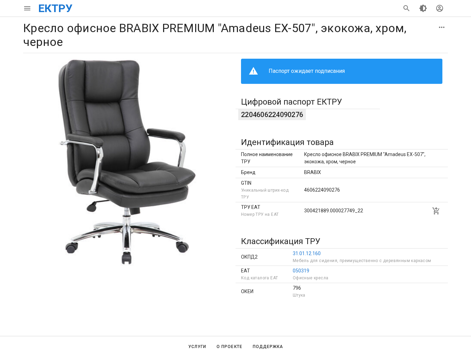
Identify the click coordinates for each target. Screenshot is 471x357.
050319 (301, 270)
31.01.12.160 (307, 253)
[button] (441, 27)
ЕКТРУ (55, 8)
